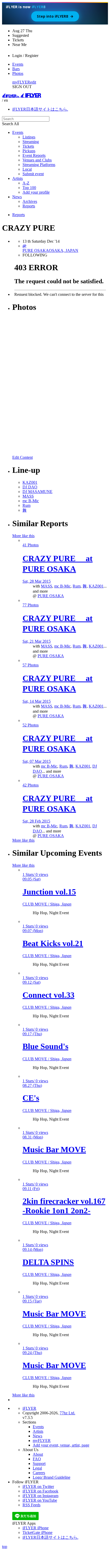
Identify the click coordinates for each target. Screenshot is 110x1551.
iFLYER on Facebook (40, 1491)
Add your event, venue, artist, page (61, 1445)
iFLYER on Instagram (40, 1496)
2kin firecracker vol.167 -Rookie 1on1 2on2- (64, 1205)
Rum (77, 586)
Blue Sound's (45, 1046)
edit (33, 82)
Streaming (31, 141)
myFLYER (21, 82)
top (4, 1546)
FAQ (37, 1459)
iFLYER (29, 1408)
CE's (31, 1097)
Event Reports (34, 155)
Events (17, 64)
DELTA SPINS (48, 1262)
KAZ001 (96, 586)
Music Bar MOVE (54, 1149)
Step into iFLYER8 (55, 16)
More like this (23, 536)
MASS (46, 586)
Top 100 (29, 187)
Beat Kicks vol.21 (53, 943)
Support (39, 1463)
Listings (29, 137)
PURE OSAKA (51, 596)
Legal (37, 1468)
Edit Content (22, 457)
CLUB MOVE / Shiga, (47, 904)
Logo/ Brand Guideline (51, 1477)
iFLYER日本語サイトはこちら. (40, 109)
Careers (39, 1473)
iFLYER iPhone (36, 1528)
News (17, 197)
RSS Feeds (31, 1505)
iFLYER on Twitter (38, 1486)
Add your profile (36, 192)
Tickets (28, 146)
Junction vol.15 (49, 891)
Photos (17, 73)
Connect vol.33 (48, 995)
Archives (30, 201)
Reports (29, 206)
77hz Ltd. (67, 1413)
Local (27, 169)
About (38, 1454)
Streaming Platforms (39, 164)
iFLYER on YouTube (40, 1500)
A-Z (26, 183)
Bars (16, 69)
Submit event (33, 174)
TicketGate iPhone (37, 1532)
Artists (17, 178)
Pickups (29, 151)
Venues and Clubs (37, 160)
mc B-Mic (62, 586)
